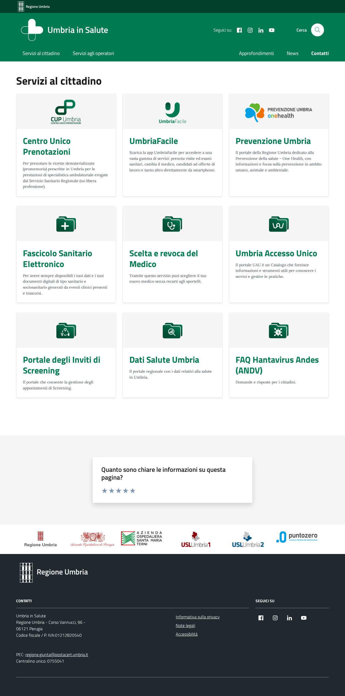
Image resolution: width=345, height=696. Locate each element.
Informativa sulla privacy (198, 617)
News (292, 53)
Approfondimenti (256, 53)
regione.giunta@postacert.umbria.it (56, 654)
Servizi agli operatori (93, 53)
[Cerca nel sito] (317, 29)
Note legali (185, 625)
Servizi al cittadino (41, 53)
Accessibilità (187, 634)
